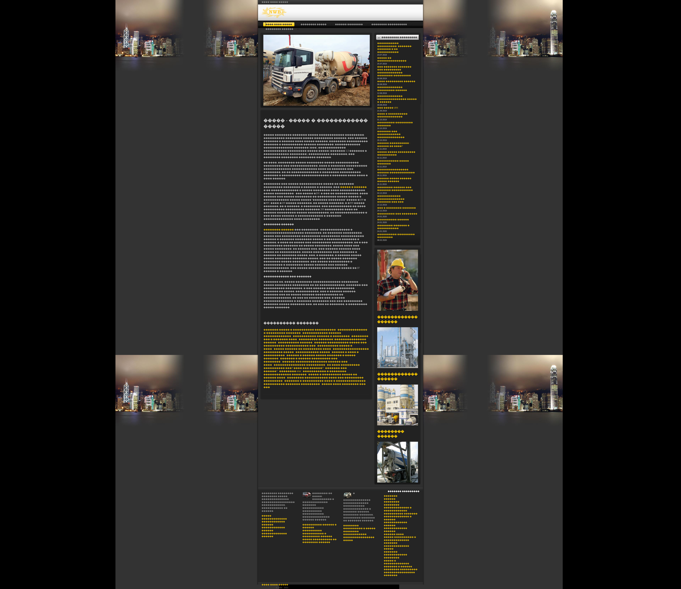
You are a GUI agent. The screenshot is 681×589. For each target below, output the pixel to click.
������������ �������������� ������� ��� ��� (391, 199)
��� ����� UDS (387, 108)
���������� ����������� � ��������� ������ (317, 533)
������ (389, 499)
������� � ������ (398, 566)
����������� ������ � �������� (321, 336)
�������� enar (290, 371)
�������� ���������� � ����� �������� (359, 528)
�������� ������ (279, 229)
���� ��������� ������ (396, 81)
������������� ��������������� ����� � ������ (397, 99)
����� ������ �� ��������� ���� (302, 349)
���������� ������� (400, 514)
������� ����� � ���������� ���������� (300, 329)
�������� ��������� (400, 569)
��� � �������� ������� (396, 208)
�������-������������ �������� (395, 555)
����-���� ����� (275, 584)
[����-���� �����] (285, 12)
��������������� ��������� (299, 365)
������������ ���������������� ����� (358, 537)
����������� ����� (312, 352)
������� (390, 496)
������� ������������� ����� (396, 546)
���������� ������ (295, 342)
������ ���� (394, 534)
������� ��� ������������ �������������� (391, 134)
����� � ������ (353, 187)
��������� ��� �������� (397, 214)
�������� (391, 502)
